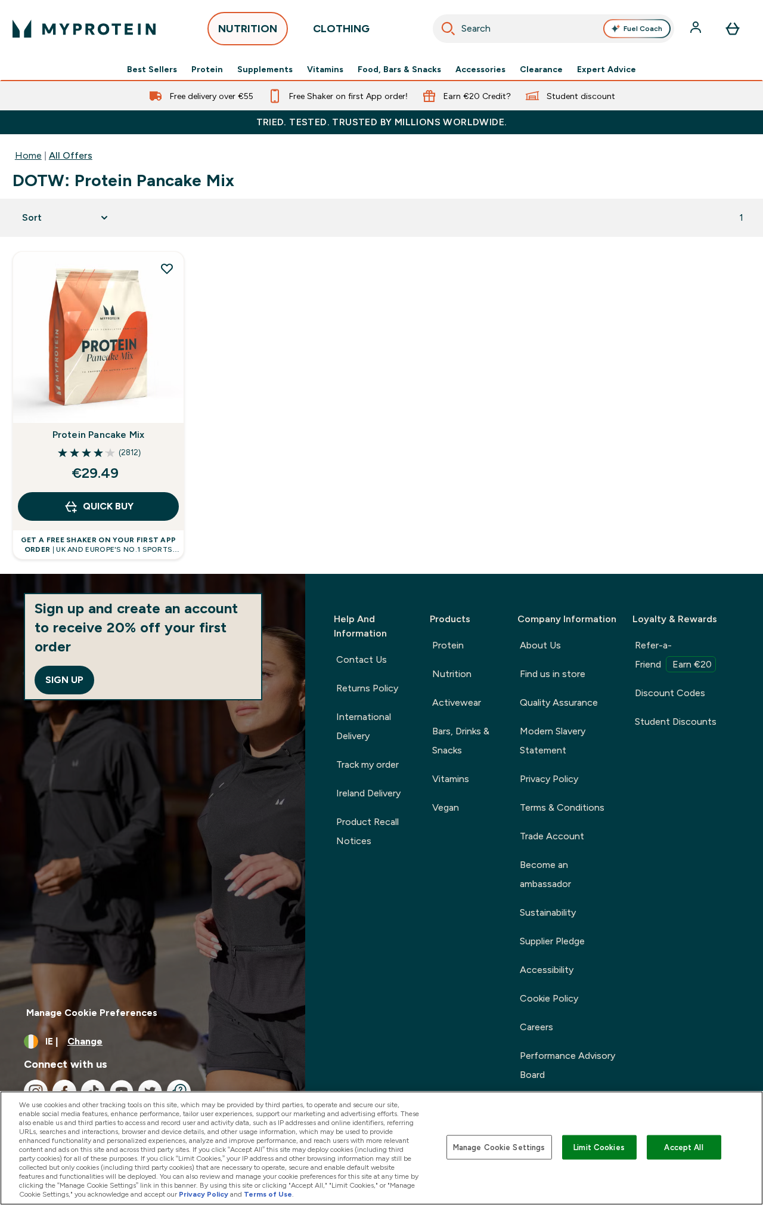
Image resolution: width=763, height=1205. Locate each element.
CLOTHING (341, 29)
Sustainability (548, 912)
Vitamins (325, 69)
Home (28, 155)
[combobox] (554, 28)
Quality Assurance (559, 702)
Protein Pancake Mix (98, 435)
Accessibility (546, 970)
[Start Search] (448, 28)
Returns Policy (367, 688)
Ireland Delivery (368, 793)
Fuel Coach (643, 28)
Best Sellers (152, 69)
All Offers (70, 155)
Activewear (456, 702)
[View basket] (732, 28)
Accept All (683, 1146)
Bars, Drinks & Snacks (460, 740)
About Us (540, 645)
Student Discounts (676, 721)
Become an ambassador (545, 874)
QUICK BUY (108, 506)
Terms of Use (268, 1194)
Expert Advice (606, 69)
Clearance (541, 69)
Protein (207, 69)
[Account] (697, 28)
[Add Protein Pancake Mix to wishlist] (167, 268)
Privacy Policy (549, 779)
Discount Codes (670, 693)
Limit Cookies (599, 1146)
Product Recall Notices (367, 831)
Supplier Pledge (552, 941)
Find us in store (552, 674)
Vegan (445, 807)
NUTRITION (247, 29)
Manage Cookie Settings (499, 1146)
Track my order (367, 764)
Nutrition (452, 674)
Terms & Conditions (562, 807)
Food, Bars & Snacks (399, 69)
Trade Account (552, 836)
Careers (536, 1027)
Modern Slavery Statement (552, 740)
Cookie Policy (549, 998)
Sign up (64, 680)
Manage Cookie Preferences (91, 1013)
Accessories (480, 69)
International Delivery (363, 726)
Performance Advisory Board (567, 1065)
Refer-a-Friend (673, 654)
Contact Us (361, 659)
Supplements (265, 69)
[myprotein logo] (84, 28)
